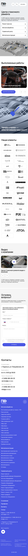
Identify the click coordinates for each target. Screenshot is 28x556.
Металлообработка (7, 27)
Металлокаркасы (5, 464)
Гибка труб (4, 423)
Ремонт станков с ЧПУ (6, 492)
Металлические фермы (7, 460)
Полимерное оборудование (8, 485)
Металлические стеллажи (7, 458)
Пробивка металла (5, 444)
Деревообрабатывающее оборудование (11, 476)
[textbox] (4, 322)
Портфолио (4, 504)
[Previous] (21, 91)
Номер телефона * (7, 318)
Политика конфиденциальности (6, 540)
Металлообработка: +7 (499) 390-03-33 (11, 517)
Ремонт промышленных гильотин (9, 490)
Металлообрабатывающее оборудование (11, 480)
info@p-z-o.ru (6, 389)
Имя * (3, 312)
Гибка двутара (4, 428)
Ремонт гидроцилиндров (7, 487)
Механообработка (5, 439)
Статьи (3, 510)
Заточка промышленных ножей (9, 435)
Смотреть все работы (8, 91)
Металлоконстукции (7, 448)
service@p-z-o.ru (7, 381)
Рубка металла (4, 442)
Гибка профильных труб (7, 421)
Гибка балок (4, 426)
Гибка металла (4, 430)
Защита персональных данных (20, 540)
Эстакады (3, 467)
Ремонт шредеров (5, 494)
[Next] (25, 91)
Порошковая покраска (6, 437)
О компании (4, 501)
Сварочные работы (6, 414)
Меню (23, 4)
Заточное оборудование (7, 478)
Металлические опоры (6, 455)
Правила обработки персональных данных (6, 544)
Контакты (4, 507)
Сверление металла (6, 416)
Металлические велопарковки (8, 453)
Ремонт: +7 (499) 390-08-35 (8, 512)
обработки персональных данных (17, 341)
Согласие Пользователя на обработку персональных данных (21, 545)
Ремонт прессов (7, 24)
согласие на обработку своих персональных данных (16, 339)
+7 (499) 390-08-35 (8, 378)
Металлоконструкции (8, 35)
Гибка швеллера (5, 432)
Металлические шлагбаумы (8, 462)
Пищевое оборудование (7, 483)
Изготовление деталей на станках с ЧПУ (11, 409)
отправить (14, 344)
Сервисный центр (7, 31)
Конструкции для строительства (9, 451)
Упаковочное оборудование (8, 496)
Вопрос (4, 325)
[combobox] (5, 322)
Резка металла (4, 412)
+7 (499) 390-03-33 (8, 387)
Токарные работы (5, 419)
